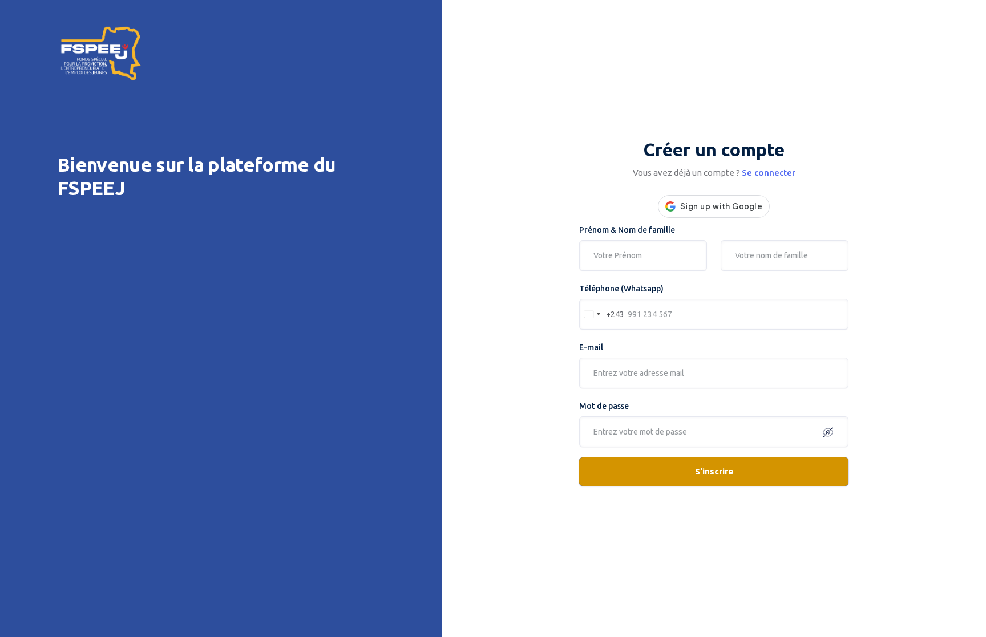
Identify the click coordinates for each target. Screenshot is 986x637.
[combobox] (602, 314)
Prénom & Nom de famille (627, 229)
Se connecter (768, 172)
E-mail (591, 347)
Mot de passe (604, 406)
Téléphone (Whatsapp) (621, 288)
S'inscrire (714, 471)
